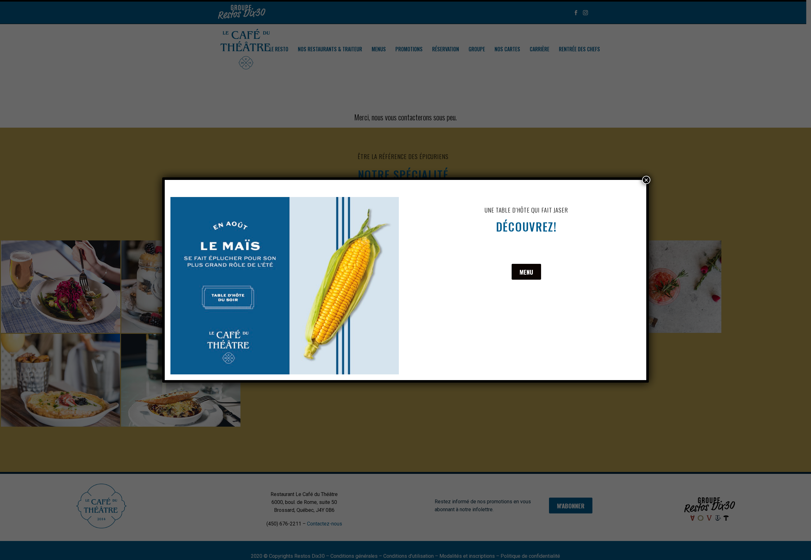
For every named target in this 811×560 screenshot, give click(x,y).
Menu (526, 271)
